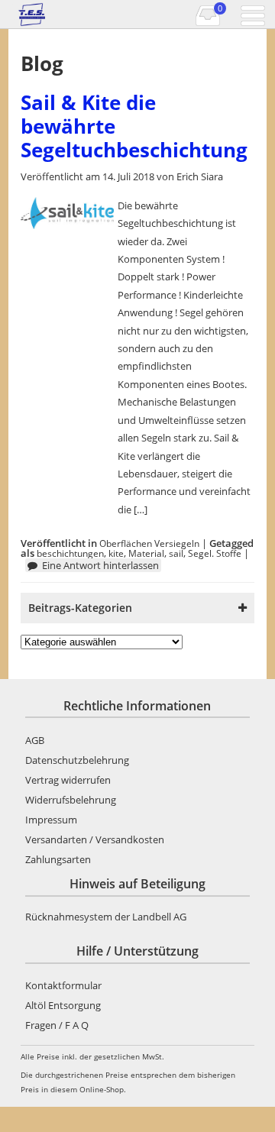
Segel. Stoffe (214, 553)
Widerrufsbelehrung (70, 800)
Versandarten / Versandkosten (94, 839)
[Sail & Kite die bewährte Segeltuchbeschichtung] (68, 225)
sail (176, 553)
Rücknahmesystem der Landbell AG (105, 916)
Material (146, 553)
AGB (34, 740)
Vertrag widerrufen (68, 780)
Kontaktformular (63, 985)
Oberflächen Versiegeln (149, 543)
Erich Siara (199, 176)
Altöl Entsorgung (63, 1005)
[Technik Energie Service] (47, 14)
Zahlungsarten (58, 859)
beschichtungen (70, 553)
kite (116, 553)
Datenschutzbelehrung (77, 760)
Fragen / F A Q (57, 1025)
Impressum (51, 819)
